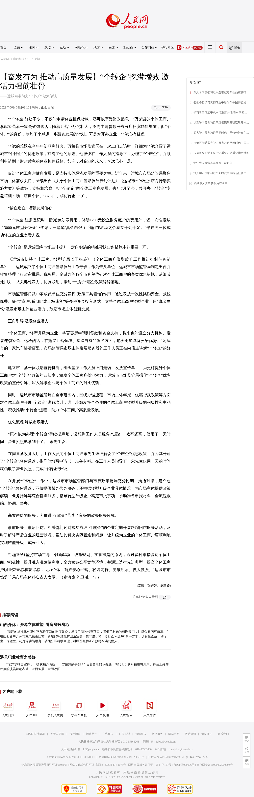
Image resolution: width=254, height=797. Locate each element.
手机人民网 (55, 715)
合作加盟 (124, 733)
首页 (3, 47)
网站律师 (190, 733)
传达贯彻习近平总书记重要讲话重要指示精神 (221, 152)
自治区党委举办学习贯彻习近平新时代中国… (221, 142)
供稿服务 (140, 733)
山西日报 (47, 107)
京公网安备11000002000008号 (215, 764)
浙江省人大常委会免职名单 (210, 183)
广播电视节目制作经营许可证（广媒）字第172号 (178, 757)
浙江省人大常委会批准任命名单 (212, 163)
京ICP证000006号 (183, 764)
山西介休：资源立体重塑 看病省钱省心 (34, 624)
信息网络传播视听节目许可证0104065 (44, 764)
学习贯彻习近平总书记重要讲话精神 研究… (220, 112)
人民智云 (126, 715)
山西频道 (18, 58)
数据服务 (157, 733)
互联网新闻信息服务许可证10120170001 (70, 757)
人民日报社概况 (35, 733)
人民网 (5, 58)
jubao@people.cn (166, 741)
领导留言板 (79, 715)
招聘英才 (91, 733)
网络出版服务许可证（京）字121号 (149, 764)
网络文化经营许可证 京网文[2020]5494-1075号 (97, 764)
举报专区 (167, 47)
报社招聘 (75, 733)
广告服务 (108, 733)
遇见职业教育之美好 (18, 657)
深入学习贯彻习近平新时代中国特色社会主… (221, 132)
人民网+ (32, 715)
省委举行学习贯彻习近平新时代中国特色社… (221, 102)
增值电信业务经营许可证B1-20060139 (121, 757)
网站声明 (173, 733)
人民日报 (8, 715)
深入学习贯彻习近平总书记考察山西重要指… (221, 92)
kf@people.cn (91, 749)
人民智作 (149, 715)
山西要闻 (34, 58)
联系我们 (223, 733)
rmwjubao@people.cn (181, 749)
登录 (237, 47)
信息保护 (206, 733)
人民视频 (102, 715)
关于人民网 (57, 733)
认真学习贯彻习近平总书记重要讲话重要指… (221, 122)
